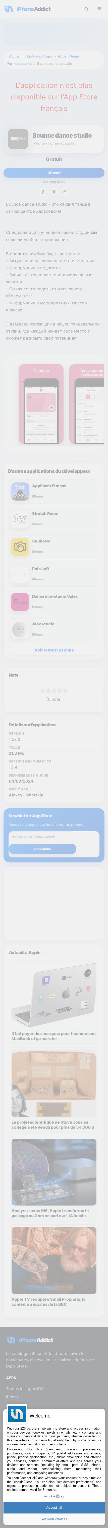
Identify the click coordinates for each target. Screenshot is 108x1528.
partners (33, 1428)
